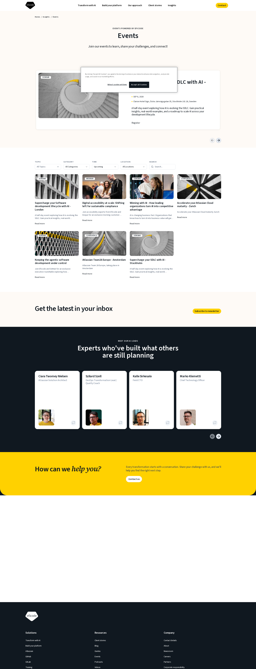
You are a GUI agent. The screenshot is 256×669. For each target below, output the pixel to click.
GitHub (28, 656)
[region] (129, 80)
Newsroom (168, 651)
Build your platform (112, 5)
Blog (96, 645)
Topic (38, 162)
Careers (167, 656)
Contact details (170, 640)
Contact (222, 5)
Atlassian (29, 651)
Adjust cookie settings (117, 84)
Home (37, 17)
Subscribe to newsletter (207, 311)
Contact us (134, 479)
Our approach (135, 5)
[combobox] (76, 166)
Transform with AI (87, 5)
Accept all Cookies (139, 84)
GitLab (28, 661)
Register (136, 123)
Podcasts (99, 661)
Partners (167, 661)
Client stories (155, 5)
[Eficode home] (30, 5)
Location (126, 162)
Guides (98, 651)
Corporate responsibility (174, 667)
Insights (172, 5)
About (166, 645)
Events (97, 656)
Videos (97, 667)
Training (28, 667)
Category (68, 162)
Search (153, 162)
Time (94, 162)
